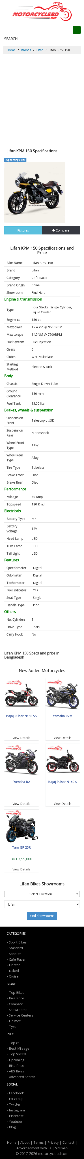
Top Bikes (16, 992)
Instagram (17, 1110)
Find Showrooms (42, 915)
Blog (12, 1127)
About (25, 1142)
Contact (68, 1142)
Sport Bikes (18, 942)
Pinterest (16, 1115)
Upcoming (16, 1060)
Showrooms (18, 1009)
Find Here (38, 292)
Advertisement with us (33, 1148)
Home (11, 50)
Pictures (23, 230)
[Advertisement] (42, 99)
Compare (62, 230)
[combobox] (42, 894)
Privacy (53, 1142)
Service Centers (21, 1015)
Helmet (15, 1021)
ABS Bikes (16, 1071)
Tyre (12, 1026)
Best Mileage (19, 1048)
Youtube (15, 1121)
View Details (21, 738)
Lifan (39, 50)
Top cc (14, 1042)
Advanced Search (22, 1076)
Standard (16, 948)
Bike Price (16, 998)
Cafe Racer (39, 277)
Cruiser (14, 976)
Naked (14, 970)
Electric (14, 965)
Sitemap (61, 1148)
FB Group (16, 1098)
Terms (38, 1142)
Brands (26, 50)
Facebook (16, 1093)
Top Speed (17, 1054)
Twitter (15, 1104)
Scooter (15, 953)
